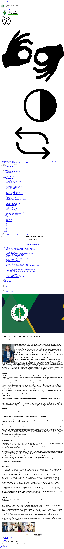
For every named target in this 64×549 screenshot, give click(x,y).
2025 (7, 223)
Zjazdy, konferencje (7, 279)
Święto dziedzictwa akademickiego (11, 206)
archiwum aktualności (9, 169)
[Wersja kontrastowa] (3, 233)
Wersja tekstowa (11, 161)
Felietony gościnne (9, 220)
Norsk (20, 162)
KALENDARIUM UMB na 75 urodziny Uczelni (13, 181)
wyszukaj (3, 164)
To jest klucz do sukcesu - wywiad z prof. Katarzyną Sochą (15, 254)
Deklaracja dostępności (7, 540)
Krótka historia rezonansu (10, 202)
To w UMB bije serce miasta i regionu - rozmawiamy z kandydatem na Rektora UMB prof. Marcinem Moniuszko (23, 265)
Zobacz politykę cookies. (4, 546)
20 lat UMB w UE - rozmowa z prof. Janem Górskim (14, 260)
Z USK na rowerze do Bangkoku (11, 270)
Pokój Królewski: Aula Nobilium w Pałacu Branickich (14, 186)
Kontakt (5, 231)
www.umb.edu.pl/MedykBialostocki (33, 244)
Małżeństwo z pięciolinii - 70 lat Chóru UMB (13, 273)
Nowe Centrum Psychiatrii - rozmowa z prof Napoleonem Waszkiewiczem (17, 278)
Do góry (7, 532)
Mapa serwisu (6, 538)
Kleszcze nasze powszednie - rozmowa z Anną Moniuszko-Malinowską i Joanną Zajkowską (20, 253)
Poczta (5, 232)
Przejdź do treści (4, 2)
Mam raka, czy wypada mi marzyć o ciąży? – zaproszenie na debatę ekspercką (18, 264)
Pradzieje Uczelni (8, 180)
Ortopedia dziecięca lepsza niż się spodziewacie (13, 261)
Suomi (27, 162)
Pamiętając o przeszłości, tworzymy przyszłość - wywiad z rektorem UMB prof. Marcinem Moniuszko (21, 249)
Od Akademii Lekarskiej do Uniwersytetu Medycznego (14, 192)
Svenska (29, 162)
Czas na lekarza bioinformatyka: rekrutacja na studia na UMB (15, 263)
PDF (5, 532)
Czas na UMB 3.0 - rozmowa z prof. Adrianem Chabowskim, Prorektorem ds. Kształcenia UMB (20, 269)
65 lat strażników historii (10, 198)
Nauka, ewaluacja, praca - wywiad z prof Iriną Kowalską (14, 255)
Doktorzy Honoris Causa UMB (11, 209)
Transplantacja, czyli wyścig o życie (11, 268)
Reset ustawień (53, 161)
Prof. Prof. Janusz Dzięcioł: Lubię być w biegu (13, 252)
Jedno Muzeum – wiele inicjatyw (11, 207)
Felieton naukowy (9, 221)
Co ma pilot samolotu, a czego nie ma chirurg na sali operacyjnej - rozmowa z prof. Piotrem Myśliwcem (21, 271)
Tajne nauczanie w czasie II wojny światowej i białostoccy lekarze (16, 212)
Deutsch (13, 162)
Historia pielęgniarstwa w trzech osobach (12, 189)
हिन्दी (18, 162)
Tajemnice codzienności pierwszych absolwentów (13, 211)
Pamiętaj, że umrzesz (9, 219)
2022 (7, 226)
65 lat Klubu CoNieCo (9, 185)
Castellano (10, 162)
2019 (7, 228)
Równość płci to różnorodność (10, 272)
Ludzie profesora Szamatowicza (11, 190)
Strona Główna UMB (7, 9)
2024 (7, 224)
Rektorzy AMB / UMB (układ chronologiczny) (13, 171)
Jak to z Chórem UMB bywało (10, 188)
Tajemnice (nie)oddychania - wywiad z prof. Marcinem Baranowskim (16, 257)
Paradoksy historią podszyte (10, 218)
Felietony (5, 215)
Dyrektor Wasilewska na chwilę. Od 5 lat (12, 277)
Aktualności (6, 165)
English (5, 162)
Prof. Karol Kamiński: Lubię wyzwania (12, 250)
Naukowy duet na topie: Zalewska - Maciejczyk (13, 275)
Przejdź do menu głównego (6, 1)
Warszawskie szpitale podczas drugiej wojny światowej (14, 194)
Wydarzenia (8, 175)
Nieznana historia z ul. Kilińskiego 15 (11, 210)
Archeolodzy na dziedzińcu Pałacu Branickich (13, 187)
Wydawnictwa (6, 286)
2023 (7, 225)
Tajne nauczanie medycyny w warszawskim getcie (13, 213)
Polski (3, 162)
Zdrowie (5, 177)
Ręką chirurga (8, 216)
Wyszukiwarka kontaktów (8, 537)
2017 (7, 230)
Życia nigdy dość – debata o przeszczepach (12, 256)
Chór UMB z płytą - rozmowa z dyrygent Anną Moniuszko (15, 276)
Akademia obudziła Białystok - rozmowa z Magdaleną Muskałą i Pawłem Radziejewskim (19, 248)
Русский (22, 162)
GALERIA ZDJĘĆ (7, 174)
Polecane (5, 280)
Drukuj (3, 532)
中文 (7, 162)
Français (15, 162)
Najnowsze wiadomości (9, 166)
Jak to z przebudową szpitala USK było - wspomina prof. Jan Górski (16, 199)
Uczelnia (5, 284)
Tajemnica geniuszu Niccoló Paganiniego (12, 204)
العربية (24, 162)
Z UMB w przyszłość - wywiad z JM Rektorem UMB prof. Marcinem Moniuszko (18, 258)
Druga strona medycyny (9, 178)
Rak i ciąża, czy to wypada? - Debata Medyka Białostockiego (15, 262)
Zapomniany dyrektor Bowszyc (11, 182)
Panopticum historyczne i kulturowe (11, 195)
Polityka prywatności (7, 539)
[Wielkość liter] (2, 233)
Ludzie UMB (6, 170)
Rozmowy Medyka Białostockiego (11, 167)
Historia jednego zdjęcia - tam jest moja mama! (13, 183)
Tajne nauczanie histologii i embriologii (12, 214)
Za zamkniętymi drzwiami (10, 176)
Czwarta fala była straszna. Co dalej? (11, 274)
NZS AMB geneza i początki (10, 191)
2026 (7, 222)
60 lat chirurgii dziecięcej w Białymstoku (12, 201)
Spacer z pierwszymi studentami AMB (12, 193)
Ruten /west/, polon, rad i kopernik (11, 205)
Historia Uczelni (6, 179)
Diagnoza (7, 217)
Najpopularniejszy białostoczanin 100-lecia (12, 197)
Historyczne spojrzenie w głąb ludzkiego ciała (13, 203)
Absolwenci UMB (9, 173)
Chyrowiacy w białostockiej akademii (11, 208)
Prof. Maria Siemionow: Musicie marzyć (12, 259)
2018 (7, 229)
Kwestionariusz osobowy (10, 172)
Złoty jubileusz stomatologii (10, 196)
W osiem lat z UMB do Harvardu (11, 266)
